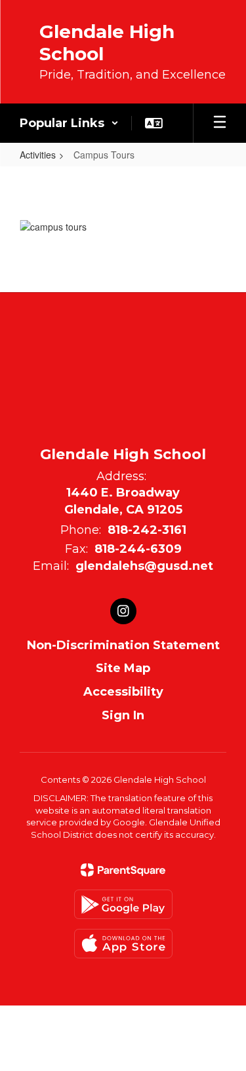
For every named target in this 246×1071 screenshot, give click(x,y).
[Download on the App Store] (123, 943)
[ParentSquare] (123, 870)
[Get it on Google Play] (123, 904)
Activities (38, 154)
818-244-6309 (138, 549)
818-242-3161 (147, 530)
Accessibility (123, 692)
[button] (69, 123)
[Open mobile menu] (220, 123)
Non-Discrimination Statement (123, 645)
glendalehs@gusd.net (144, 566)
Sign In (123, 715)
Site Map (123, 668)
